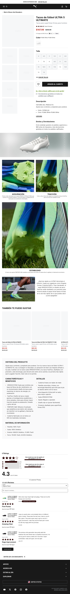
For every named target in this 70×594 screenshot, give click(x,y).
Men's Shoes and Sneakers (13, 12)
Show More (7, 549)
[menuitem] (4, 589)
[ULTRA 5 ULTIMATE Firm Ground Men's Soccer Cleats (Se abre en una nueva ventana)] (4, 498)
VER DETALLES (42, 2)
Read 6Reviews (48, 26)
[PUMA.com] (35, 6)
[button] (12, 462)
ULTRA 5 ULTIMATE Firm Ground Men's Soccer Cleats (12, 498)
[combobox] (35, 485)
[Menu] (3, 6)
